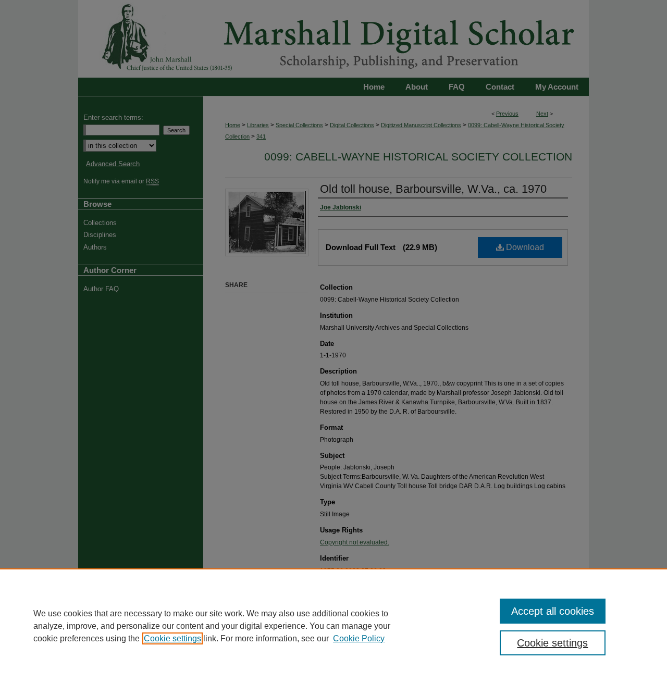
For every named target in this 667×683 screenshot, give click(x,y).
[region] (333, 625)
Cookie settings (172, 638)
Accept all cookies (552, 611)
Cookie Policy (359, 638)
